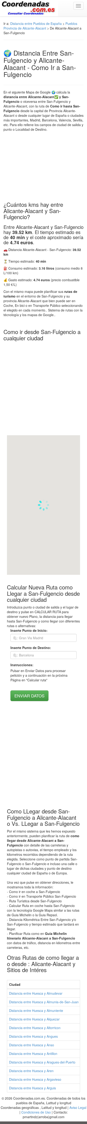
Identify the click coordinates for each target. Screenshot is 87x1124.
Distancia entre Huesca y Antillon (33, 1053)
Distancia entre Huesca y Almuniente (36, 1010)
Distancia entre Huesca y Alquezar (34, 1019)
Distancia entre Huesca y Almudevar (35, 993)
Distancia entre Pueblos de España (36, 23)
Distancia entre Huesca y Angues (33, 1036)
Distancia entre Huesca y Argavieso (35, 1079)
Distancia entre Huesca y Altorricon (35, 1027)
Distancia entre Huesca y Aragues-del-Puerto (42, 1062)
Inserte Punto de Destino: (30, 647)
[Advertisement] (43, 166)
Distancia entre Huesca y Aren (31, 1070)
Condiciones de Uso (36, 1112)
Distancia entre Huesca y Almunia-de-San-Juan (44, 1002)
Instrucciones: (21, 664)
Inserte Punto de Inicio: (29, 630)
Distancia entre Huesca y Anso (31, 1045)
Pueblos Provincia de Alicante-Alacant (40, 25)
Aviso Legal (77, 1107)
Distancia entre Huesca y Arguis (32, 1088)
